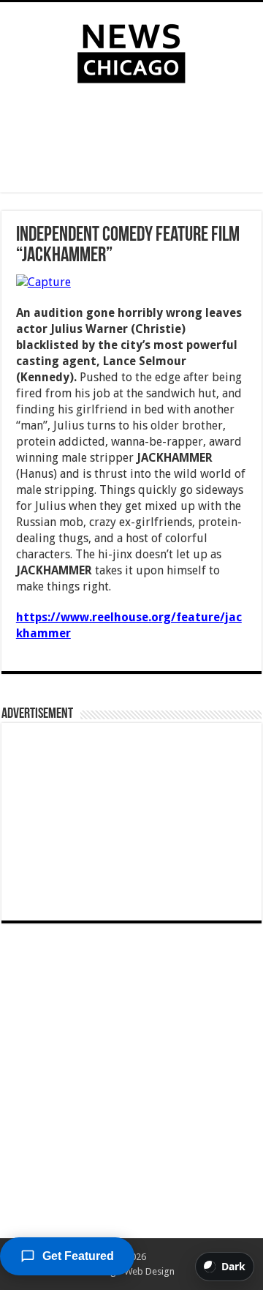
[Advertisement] (131, 141)
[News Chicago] (131, 50)
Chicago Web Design (131, 1271)
